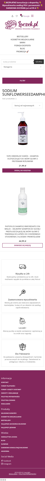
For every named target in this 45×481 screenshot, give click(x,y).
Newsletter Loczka (9, 437)
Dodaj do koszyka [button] (22, 170)
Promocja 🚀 (22, 51)
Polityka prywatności (10, 396)
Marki (22, 42)
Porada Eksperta (22, 45)
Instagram (7, 464)
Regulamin (5, 404)
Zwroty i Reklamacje (9, 393)
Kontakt (5, 382)
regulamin (13, 474)
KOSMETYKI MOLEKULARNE (11, 417)
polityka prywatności (27, 474)
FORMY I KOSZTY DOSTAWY (11, 389)
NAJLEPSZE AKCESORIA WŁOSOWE (13, 424)
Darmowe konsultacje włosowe (14, 447)
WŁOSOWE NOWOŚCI (8, 413)
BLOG (3, 440)
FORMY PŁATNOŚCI (8, 386)
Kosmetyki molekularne (22, 39)
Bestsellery (22, 36)
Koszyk (25, 16)
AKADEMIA (5, 451)
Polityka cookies (8, 400)
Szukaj (39, 61)
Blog (22, 48)
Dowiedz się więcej (22, 245)
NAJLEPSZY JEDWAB (8, 427)
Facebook (7, 461)
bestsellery (6, 420)
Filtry (22, 81)
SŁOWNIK (4, 444)
